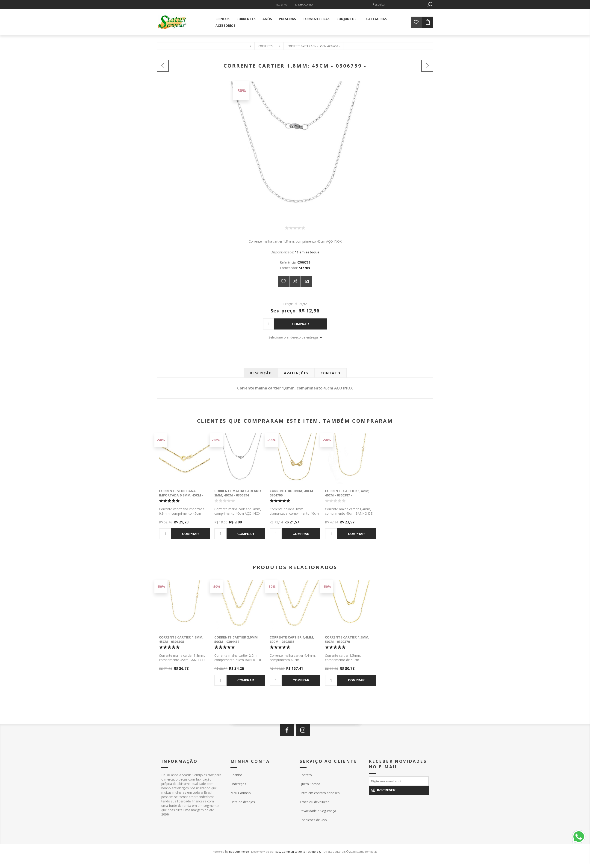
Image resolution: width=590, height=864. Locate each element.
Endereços (238, 784)
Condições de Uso (313, 820)
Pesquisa (429, 4)
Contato (306, 775)
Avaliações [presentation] (296, 373)
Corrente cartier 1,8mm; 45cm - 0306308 (181, 639)
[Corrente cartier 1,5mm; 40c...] (427, 66)
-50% (241, 90)
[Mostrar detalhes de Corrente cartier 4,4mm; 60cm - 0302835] (295, 605)
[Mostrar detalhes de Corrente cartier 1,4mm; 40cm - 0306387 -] (350, 458)
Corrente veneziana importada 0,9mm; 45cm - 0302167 (181, 495)
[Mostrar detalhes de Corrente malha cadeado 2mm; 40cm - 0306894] (239, 458)
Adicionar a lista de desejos (283, 281)
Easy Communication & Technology (298, 852)
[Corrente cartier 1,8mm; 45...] (163, 66)
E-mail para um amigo (306, 281)
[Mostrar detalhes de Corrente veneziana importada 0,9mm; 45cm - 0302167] (184, 458)
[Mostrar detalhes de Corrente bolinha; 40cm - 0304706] (295, 458)
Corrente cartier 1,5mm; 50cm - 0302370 (347, 639)
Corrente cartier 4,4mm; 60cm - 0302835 (292, 639)
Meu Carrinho (240, 793)
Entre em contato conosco (320, 793)
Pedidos (236, 775)
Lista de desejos (242, 802)
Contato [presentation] (330, 373)
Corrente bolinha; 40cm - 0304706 (292, 493)
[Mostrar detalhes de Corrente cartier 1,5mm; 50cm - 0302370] (350, 605)
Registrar (281, 4)
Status (304, 268)
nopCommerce (239, 852)
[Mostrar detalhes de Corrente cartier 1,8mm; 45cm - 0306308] (184, 605)
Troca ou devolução (315, 802)
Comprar (300, 324)
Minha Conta (304, 4)
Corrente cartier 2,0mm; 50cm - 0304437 (236, 639)
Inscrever (386, 790)
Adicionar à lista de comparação (295, 281)
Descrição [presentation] (261, 373)
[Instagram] (303, 730)
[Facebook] (287, 730)
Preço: (288, 303)
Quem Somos (310, 784)
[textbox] (398, 4)
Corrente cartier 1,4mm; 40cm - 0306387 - (347, 493)
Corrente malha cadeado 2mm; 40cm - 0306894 (237, 493)
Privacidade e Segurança (318, 811)
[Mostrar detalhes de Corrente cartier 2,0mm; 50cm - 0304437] (239, 605)
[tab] (261, 373)
